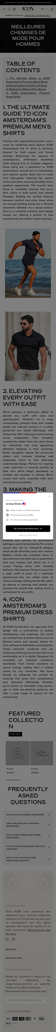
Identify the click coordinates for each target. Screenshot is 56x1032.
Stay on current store (28, 535)
